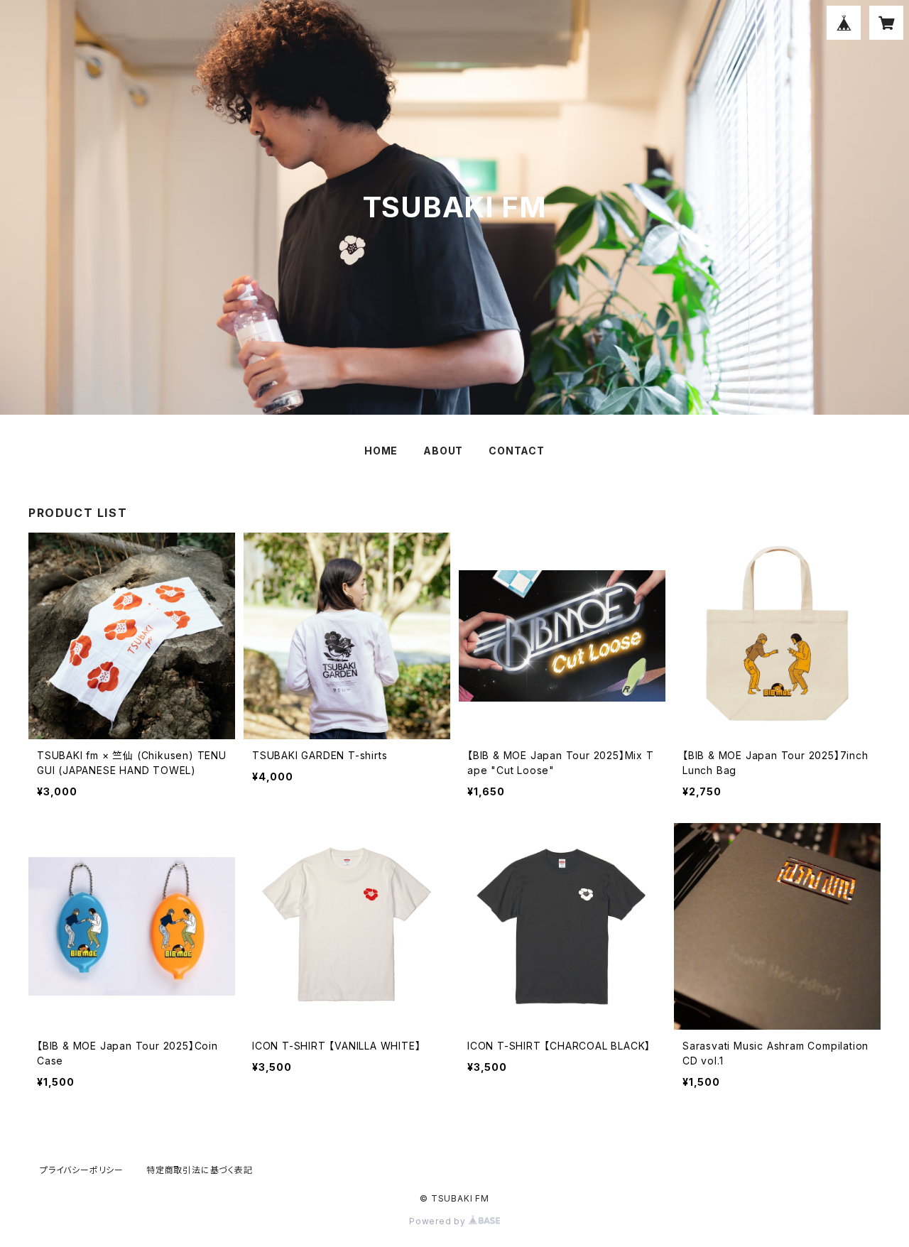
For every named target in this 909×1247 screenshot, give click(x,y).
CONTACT (517, 451)
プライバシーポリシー (82, 1170)
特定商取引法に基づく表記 (199, 1170)
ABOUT (443, 451)
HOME (381, 451)
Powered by (439, 1221)
